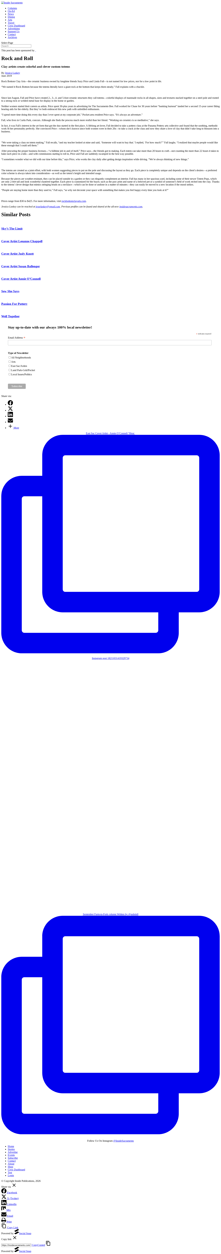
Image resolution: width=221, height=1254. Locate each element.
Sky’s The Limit (11, 228)
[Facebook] (10, 404)
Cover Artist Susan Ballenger (20, 266)
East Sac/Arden (19, 366)
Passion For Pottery (14, 304)
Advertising (14, 28)
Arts (10, 19)
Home (11, 1146)
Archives (12, 37)
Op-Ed (11, 11)
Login (11, 1175)
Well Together (10, 316)
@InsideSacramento (123, 1140)
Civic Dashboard (16, 25)
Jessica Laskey (12, 73)
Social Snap (25, 1233)
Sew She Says (10, 291)
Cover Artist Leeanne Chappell (21, 241)
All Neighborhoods (21, 357)
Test (10, 1172)
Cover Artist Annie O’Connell (21, 278)
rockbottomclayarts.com (73, 201)
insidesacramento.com (130, 206)
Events (11, 1155)
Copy (38, 1245)
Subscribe (13, 1158)
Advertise (13, 1152)
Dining (11, 17)
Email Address (16, 338)
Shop (10, 1166)
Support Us (13, 31)
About (11, 1163)
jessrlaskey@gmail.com (48, 206)
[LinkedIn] (10, 416)
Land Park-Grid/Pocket (23, 370)
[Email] (10, 422)
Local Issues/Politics (21, 374)
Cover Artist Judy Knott (17, 253)
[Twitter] (10, 410)
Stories (11, 1149)
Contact (12, 34)
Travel (11, 22)
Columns (12, 8)
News (11, 14)
